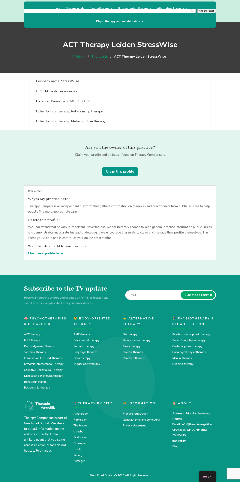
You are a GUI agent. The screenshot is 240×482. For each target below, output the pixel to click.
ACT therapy (32, 334)
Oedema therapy (183, 364)
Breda (77, 449)
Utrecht (78, 431)
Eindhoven (80, 437)
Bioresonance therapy (136, 340)
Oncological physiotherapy (189, 352)
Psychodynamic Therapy (39, 346)
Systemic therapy (35, 352)
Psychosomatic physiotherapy (191, 334)
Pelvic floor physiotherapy (189, 340)
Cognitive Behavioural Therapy (43, 370)
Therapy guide (75, 8)
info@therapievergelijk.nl (197, 424)
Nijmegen (79, 461)
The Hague (80, 425)
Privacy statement (134, 425)
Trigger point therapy (87, 364)
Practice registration (135, 414)
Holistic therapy (133, 352)
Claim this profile (120, 171)
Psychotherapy (99, 8)
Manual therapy (182, 358)
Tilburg (78, 455)
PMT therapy (82, 334)
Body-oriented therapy (133, 8)
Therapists (100, 56)
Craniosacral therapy (86, 340)
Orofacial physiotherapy (187, 346)
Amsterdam (81, 414)
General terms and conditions (141, 420)
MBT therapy (32, 340)
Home (56, 8)
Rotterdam (80, 420)
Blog (175, 446)
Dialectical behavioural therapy (43, 376)
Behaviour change (35, 382)
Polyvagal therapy (85, 352)
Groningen (80, 443)
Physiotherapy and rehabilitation (118, 21)
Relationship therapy (37, 387)
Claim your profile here (45, 253)
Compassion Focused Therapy (43, 358)
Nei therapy (130, 334)
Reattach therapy (134, 358)
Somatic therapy (84, 346)
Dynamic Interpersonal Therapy (44, 364)
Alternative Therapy (170, 8)
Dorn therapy (82, 358)
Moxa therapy (131, 346)
